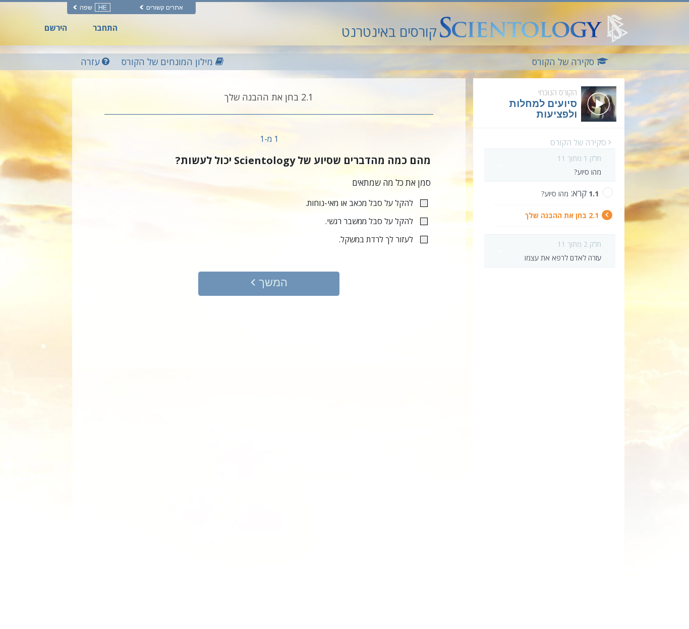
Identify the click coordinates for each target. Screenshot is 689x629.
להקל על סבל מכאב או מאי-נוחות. (359, 202)
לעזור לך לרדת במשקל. (376, 239)
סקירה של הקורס (579, 142)
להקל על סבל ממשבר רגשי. (369, 221)
